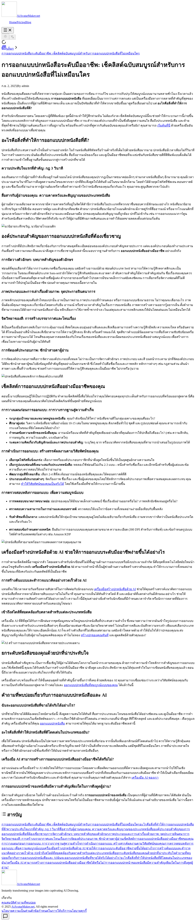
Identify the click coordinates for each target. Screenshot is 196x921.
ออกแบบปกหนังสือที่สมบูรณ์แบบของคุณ (91, 685)
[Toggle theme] (5, 36)
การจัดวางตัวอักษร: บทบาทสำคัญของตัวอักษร (78, 834)
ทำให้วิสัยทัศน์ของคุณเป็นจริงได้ (42, 483)
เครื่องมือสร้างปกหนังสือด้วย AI (115, 589)
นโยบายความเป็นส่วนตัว (18, 910)
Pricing (21, 22)
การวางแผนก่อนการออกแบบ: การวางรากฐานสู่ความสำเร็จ (41, 843)
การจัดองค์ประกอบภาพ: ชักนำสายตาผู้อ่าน (94, 838)
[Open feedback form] (5, 916)
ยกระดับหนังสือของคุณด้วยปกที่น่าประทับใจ (145, 853)
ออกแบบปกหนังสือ (52, 723)
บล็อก (10, 48)
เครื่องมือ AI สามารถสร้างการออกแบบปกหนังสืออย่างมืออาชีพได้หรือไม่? (56, 862)
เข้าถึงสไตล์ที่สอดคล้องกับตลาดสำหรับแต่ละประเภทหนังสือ (76, 853)
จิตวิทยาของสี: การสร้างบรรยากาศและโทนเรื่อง (34, 838)
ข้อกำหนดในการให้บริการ (52, 910)
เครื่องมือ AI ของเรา (144, 777)
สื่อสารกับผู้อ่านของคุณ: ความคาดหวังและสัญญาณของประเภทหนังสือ (107, 829)
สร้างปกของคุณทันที (95, 635)
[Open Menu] (8, 30)
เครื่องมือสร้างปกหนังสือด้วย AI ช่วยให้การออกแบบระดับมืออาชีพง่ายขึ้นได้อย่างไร (98, 848)
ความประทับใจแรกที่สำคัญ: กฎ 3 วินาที (33, 829)
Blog (28, 22)
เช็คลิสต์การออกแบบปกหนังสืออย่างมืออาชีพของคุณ (158, 838)
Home (13, 22)
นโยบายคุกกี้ (78, 910)
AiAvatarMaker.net (22, 906)
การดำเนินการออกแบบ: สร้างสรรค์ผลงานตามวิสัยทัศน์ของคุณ (122, 843)
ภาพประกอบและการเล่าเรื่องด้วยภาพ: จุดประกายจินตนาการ (149, 834)
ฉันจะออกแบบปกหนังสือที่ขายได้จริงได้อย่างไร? (89, 857)
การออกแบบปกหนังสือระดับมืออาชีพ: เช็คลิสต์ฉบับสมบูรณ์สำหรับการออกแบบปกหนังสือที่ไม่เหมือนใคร (71, 53)
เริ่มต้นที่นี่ (163, 125)
